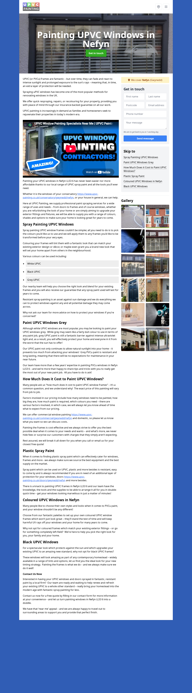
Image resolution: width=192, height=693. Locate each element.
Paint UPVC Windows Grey (138, 162)
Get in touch (96, 53)
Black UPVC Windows (136, 186)
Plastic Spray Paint (134, 176)
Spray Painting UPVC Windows (141, 157)
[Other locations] (158, 7)
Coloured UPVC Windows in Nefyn (143, 181)
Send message (145, 138)
